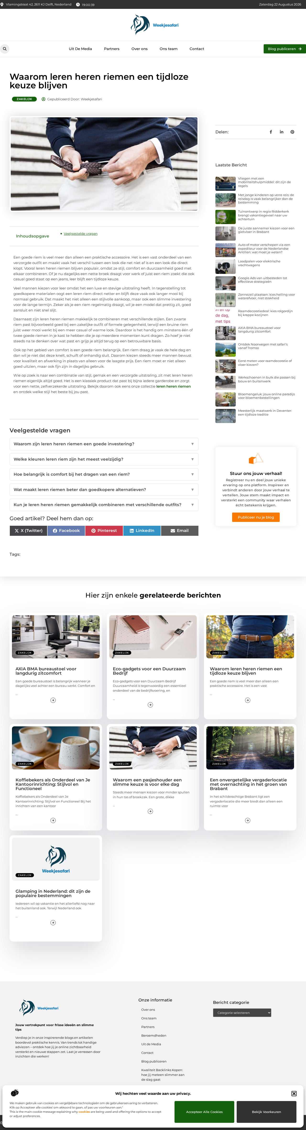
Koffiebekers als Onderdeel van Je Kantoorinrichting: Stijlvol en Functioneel (53, 784)
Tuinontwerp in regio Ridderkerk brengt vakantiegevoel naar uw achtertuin (263, 215)
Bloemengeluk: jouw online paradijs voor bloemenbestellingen (266, 396)
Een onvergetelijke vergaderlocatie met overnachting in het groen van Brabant (248, 784)
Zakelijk (24, 99)
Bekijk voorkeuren (266, 1112)
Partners (112, 48)
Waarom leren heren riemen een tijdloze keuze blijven (246, 671)
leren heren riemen (173, 386)
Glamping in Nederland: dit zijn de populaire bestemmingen (53, 893)
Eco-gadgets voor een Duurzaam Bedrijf (149, 671)
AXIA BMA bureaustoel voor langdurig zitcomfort (259, 329)
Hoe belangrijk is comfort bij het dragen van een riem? (104, 474)
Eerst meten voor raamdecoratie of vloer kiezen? (265, 363)
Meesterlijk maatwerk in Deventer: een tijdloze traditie (265, 412)
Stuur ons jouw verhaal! (256, 473)
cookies (84, 1111)
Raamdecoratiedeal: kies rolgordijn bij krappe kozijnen (265, 313)
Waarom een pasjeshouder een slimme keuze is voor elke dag (147, 782)
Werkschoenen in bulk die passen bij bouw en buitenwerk (266, 379)
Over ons (139, 48)
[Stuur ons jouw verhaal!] (256, 458)
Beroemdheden (153, 1035)
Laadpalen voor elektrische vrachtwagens (259, 263)
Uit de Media (151, 1044)
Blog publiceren (154, 1061)
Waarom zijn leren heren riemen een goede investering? (104, 443)
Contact (197, 48)
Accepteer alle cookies (204, 1112)
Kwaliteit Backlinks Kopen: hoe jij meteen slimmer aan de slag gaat (163, 1074)
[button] (294, 1093)
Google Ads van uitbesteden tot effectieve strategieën (262, 280)
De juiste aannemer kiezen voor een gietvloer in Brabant (266, 230)
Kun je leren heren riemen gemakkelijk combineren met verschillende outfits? (104, 504)
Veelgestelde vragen (81, 234)
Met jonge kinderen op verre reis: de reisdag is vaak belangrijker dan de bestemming (266, 198)
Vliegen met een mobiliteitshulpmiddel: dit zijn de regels (264, 182)
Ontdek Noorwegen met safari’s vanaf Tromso (263, 346)
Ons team (169, 48)
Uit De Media (80, 48)
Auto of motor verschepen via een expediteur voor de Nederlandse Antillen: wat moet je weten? (264, 248)
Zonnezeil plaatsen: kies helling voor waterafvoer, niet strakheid (266, 296)
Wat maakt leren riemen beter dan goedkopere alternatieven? (104, 489)
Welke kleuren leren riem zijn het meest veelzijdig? (104, 459)
